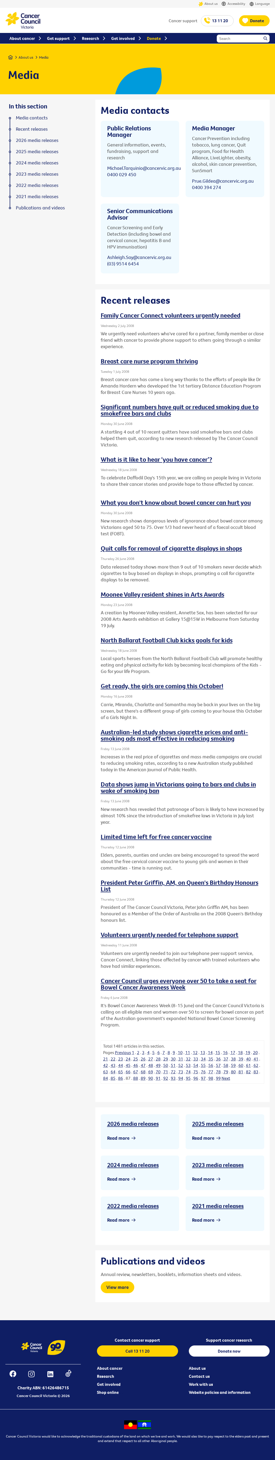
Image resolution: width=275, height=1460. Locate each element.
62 (256, 1065)
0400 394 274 (206, 187)
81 (240, 1071)
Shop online (108, 1392)
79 (225, 1071)
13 (202, 1052)
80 (233, 1071)
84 (105, 1078)
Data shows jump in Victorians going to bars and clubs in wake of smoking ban (178, 787)
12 (195, 1052)
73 (180, 1071)
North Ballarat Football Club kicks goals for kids (167, 640)
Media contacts (32, 118)
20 (255, 1052)
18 (240, 1052)
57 (218, 1065)
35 (210, 1059)
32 (188, 1059)
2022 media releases (133, 1206)
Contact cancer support (137, 1340)
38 (233, 1059)
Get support (58, 38)
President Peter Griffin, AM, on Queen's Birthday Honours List (179, 885)
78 (218, 1071)
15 (217, 1052)
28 (158, 1059)
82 (248, 1071)
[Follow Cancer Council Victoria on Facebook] (15, 1375)
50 (165, 1065)
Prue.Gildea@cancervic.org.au (223, 181)
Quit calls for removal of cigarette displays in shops (171, 548)
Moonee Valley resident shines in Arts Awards (162, 594)
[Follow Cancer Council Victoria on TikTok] (71, 1375)
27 (150, 1059)
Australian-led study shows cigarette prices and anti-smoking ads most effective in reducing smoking (174, 735)
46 (135, 1065)
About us (211, 3)
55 (203, 1065)
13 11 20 (220, 20)
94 (180, 1078)
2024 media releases (133, 1165)
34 (203, 1059)
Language (262, 3)
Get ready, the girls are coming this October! (162, 686)
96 (195, 1078)
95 (188, 1078)
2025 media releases (218, 1123)
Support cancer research (229, 1340)
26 (143, 1059)
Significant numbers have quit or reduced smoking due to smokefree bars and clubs (180, 410)
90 (150, 1078)
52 (180, 1065)
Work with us (201, 1384)
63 (105, 1071)
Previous (123, 1052)
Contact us (199, 1376)
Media (44, 57)
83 (256, 1071)
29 (165, 1059)
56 (210, 1065)
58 (225, 1065)
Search (266, 39)
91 (158, 1078)
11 (187, 1052)
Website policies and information (220, 1392)
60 (240, 1065)
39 (240, 1059)
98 (210, 1078)
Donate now (229, 1351)
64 (113, 1071)
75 (195, 1071)
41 (256, 1059)
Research (105, 1376)
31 (180, 1059)
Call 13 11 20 (137, 1351)
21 (105, 1059)
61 (248, 1065)
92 (165, 1078)
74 (188, 1071)
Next (226, 1078)
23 (120, 1059)
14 (210, 1052)
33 (195, 1059)
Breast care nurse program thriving (149, 361)
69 (150, 1071)
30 (173, 1059)
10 (180, 1052)
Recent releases (32, 129)
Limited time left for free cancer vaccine (156, 837)
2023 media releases (218, 1165)
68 (143, 1071)
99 (218, 1078)
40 (248, 1059)
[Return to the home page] (22, 27)
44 (120, 1065)
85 (113, 1078)
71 (165, 1071)
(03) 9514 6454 (123, 264)
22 (113, 1059)
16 (225, 1052)
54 (195, 1065)
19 (247, 1052)
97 (203, 1078)
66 (128, 1071)
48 (150, 1065)
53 (188, 1065)
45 (128, 1065)
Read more (118, 1138)
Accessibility (236, 3)
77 (210, 1071)
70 (158, 1071)
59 (233, 1065)
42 (105, 1065)
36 (218, 1059)
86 (120, 1078)
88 (135, 1078)
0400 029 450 (121, 174)
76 (203, 1071)
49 (158, 1065)
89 (143, 1078)
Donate (257, 20)
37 (225, 1059)
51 (173, 1065)
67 (135, 1071)
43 (113, 1065)
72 (173, 1071)
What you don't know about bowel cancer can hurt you (176, 502)
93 (173, 1078)
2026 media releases (133, 1123)
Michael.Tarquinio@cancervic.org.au (144, 168)
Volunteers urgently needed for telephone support (169, 935)
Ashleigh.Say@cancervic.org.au (139, 257)
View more (117, 1287)
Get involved (109, 1384)
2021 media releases (218, 1206)
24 (128, 1059)
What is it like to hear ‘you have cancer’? (156, 459)
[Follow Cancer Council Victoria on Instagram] (34, 1375)
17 (232, 1052)
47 (143, 1065)
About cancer (109, 1368)
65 (120, 1071)
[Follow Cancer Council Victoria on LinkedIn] (53, 1375)
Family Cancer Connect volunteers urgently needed (170, 315)
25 (135, 1059)
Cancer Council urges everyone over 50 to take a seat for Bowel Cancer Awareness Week (178, 984)
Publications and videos (40, 208)
